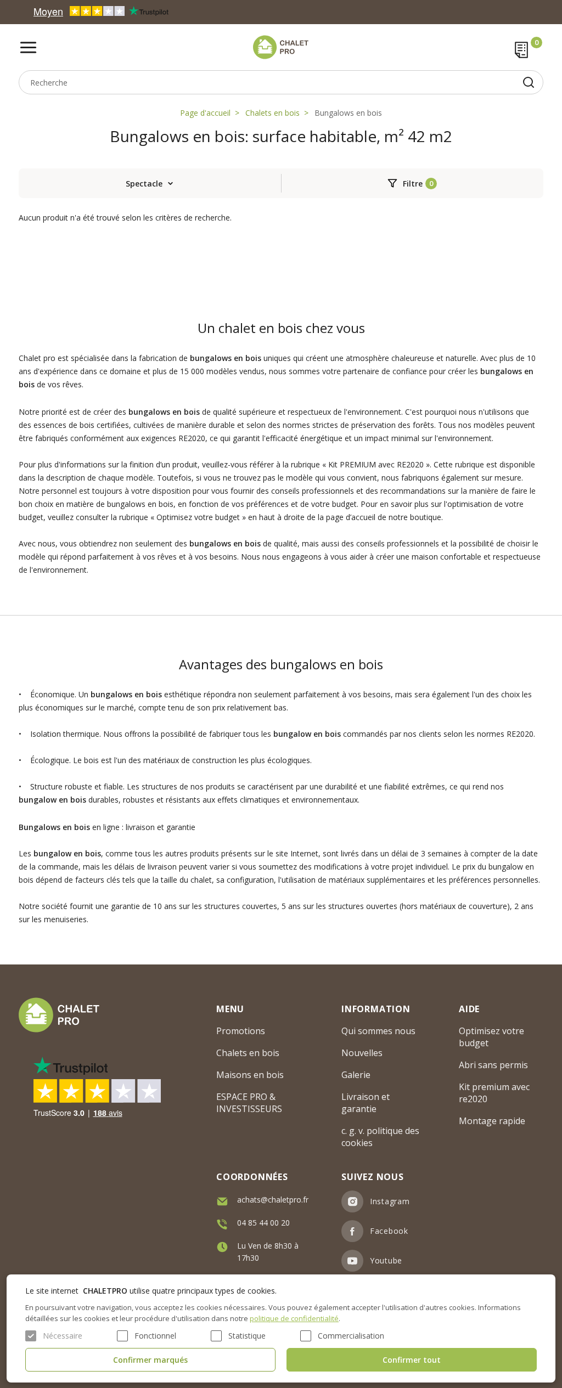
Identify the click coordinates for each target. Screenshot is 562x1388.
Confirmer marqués (150, 1360)
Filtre (413, 183)
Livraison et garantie (365, 1103)
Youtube (386, 1260)
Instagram (389, 1201)
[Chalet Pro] (281, 47)
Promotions (240, 1031)
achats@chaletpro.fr (272, 1199)
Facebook (389, 1231)
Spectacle (144, 183)
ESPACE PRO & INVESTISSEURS (249, 1103)
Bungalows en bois (348, 113)
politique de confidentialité (294, 1318)
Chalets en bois (272, 113)
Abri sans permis (493, 1065)
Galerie (355, 1075)
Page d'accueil (205, 113)
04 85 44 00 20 (263, 1222)
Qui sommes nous (378, 1031)
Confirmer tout (412, 1360)
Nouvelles (362, 1053)
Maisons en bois (250, 1075)
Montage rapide (492, 1121)
